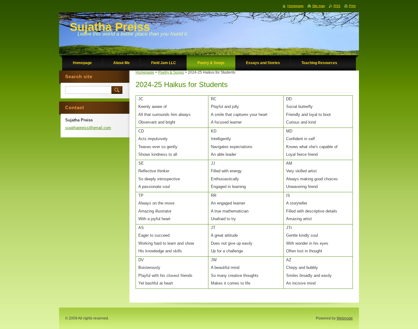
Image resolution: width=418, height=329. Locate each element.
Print (352, 6)
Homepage (145, 72)
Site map (318, 6)
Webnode (345, 318)
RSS (337, 6)
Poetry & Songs (171, 72)
